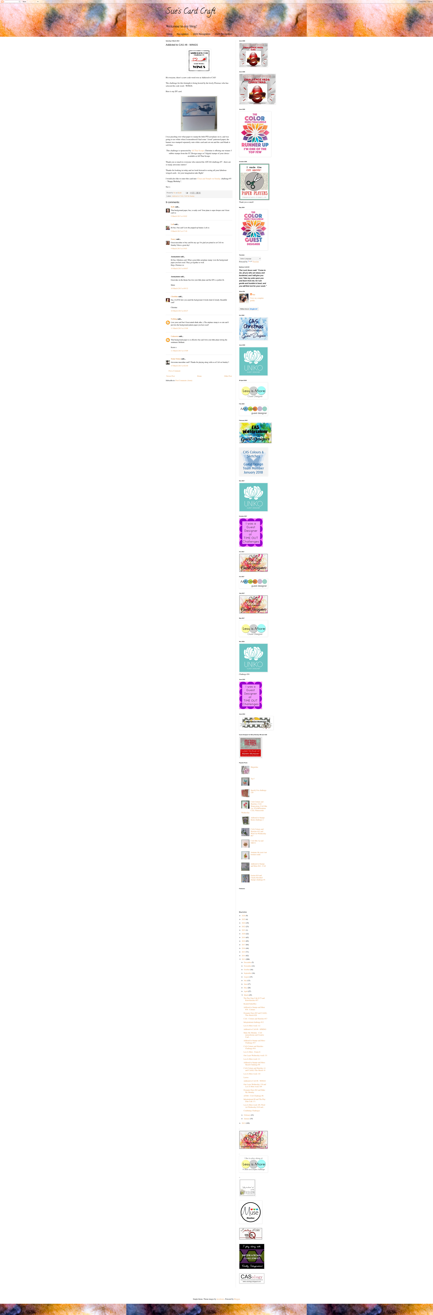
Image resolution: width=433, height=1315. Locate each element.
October (247, 969)
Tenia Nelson (176, 358)
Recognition (183, 34)
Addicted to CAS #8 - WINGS (255, 1081)
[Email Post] (186, 193)
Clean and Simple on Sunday (208, 178)
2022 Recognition (201, 34)
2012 (244, 1123)
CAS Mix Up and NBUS (257, 841)
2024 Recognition (223, 34)
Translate (255, 261)
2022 (244, 926)
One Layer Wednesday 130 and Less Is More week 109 (255, 1085)
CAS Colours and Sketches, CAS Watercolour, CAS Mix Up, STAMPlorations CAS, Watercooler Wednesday (254, 807)
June (246, 984)
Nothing (174, 319)
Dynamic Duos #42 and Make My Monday (254, 1091)
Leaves (246, 1077)
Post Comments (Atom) (183, 380)
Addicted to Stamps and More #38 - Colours (254, 1008)
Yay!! (253, 778)
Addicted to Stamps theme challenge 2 (258, 818)
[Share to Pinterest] (199, 193)
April (246, 991)
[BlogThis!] (193, 193)
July (245, 980)
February (247, 1115)
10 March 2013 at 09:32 (179, 288)
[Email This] (191, 193)
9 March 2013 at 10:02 (179, 216)
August (247, 977)
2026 (244, 915)
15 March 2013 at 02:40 (179, 365)
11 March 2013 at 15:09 (179, 350)
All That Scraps (197, 150)
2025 (244, 919)
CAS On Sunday (189, 196)
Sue (253, 294)
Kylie (173, 206)
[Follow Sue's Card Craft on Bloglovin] (249, 310)
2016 (244, 948)
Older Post (228, 376)
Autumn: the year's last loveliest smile (259, 853)
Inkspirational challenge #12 (254, 1022)
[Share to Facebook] (197, 193)
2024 (244, 923)
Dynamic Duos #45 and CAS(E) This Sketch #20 (255, 1014)
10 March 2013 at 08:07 (179, 268)
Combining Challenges (252, 1110)
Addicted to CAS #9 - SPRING (255, 1029)
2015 (244, 952)
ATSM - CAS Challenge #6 (254, 1095)
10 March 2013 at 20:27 (179, 311)
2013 (244, 959)
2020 (244, 933)
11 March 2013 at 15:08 (179, 328)
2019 (244, 937)
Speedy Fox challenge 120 (258, 791)
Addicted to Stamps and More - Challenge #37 (255, 1041)
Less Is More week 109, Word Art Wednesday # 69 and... (254, 1106)
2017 (244, 944)
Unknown (174, 336)
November (248, 966)
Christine (174, 296)
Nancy (173, 239)
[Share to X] (195, 193)
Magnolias (254, 767)
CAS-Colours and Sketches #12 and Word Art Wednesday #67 (258, 832)
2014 (244, 955)
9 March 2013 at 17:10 (179, 231)
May (246, 987)
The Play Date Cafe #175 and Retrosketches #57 (254, 999)
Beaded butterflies (250, 1004)
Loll (172, 224)
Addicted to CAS (177, 196)
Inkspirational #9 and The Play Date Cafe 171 (254, 1100)
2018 (244, 941)
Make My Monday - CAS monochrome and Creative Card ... (254, 1034)
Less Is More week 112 (252, 1025)
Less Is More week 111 (252, 1059)
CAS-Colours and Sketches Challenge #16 (253, 1047)
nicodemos (220, 1299)
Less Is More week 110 (252, 1074)
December (248, 962)
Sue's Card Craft (190, 12)
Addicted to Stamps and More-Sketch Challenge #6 (254, 1063)
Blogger (237, 1299)
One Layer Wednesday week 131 (255, 1055)
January (247, 1118)
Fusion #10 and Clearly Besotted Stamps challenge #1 (258, 877)
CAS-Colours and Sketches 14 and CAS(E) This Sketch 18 (254, 1069)
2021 (244, 930)
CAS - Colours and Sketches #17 (255, 1018)
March (246, 995)
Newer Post (170, 376)
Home (169, 34)
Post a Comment (174, 371)
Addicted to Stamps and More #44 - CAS (258, 865)
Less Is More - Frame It (252, 1052)
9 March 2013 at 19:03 (179, 248)
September (248, 973)
